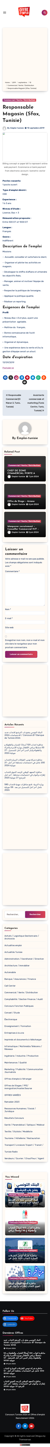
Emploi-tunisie (17, 128)
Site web (9, 627)
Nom (8, 609)
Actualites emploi (13, 945)
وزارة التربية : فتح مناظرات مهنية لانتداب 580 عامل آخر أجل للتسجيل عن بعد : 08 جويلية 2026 (23, 787)
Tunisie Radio (11, 1152)
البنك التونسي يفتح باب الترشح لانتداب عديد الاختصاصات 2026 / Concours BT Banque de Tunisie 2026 (24, 735)
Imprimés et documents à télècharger (23, 1039)
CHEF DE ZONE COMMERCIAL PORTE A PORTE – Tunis (21, 473)
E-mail (9, 618)
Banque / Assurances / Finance (20, 979)
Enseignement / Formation (17, 1026)
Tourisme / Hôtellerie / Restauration (22, 1138)
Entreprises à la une (14, 1033)
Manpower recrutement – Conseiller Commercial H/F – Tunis (23, 529)
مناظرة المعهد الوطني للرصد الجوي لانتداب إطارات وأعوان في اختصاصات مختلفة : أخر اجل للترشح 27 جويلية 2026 (24, 775)
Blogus (39, 1436)
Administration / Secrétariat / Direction (24, 959)
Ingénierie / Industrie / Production (21, 1056)
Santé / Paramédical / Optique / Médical (24, 1125)
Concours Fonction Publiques (18, 1006)
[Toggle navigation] (5, 12)
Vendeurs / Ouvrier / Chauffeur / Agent (24, 1158)
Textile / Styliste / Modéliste (18, 1131)
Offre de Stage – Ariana (20, 501)
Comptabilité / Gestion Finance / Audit (23, 999)
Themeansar (25, 1439)
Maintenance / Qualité (15, 1062)
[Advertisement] (25, 55)
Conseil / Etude (12, 1013)
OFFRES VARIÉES (12, 1095)
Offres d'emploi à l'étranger (18, 1079)
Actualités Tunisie (13, 952)
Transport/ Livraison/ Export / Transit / (23, 1145)
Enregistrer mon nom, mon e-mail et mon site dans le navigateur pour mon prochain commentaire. (25, 644)
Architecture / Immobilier (16, 965)
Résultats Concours (14, 1118)
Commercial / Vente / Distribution (19, 100)
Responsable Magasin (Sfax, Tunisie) (21, 114)
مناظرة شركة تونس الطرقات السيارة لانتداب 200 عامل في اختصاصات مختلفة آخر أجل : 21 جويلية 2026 (24, 763)
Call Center (10, 986)
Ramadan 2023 (11, 1102)
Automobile (10, 972)
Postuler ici (8, 368)
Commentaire (12, 571)
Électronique (10, 1019)
